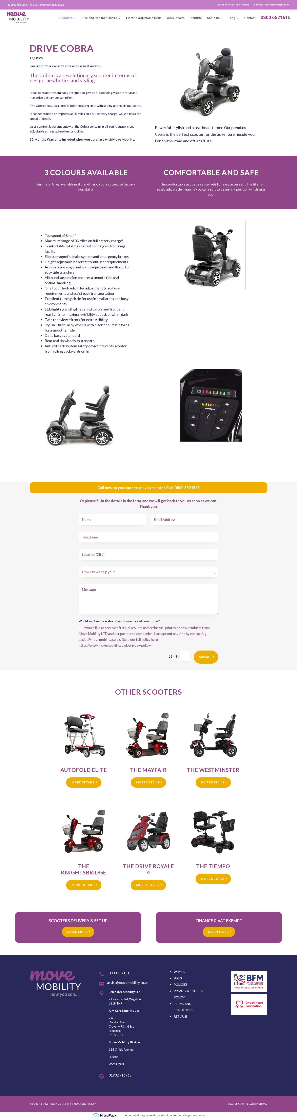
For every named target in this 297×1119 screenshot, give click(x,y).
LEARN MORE (77, 931)
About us (213, 18)
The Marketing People (255, 1104)
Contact (250, 18)
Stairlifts (196, 18)
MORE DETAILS (83, 782)
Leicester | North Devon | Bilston (271, 4)
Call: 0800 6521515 (183, 487)
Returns (180, 1016)
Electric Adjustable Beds (143, 18)
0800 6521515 (276, 18)
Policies (180, 984)
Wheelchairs (175, 18)
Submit (205, 657)
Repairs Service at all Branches (232, 4)
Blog (232, 18)
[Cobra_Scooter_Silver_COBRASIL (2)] (211, 116)
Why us (179, 972)
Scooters (66, 18)
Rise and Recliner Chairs (99, 18)
